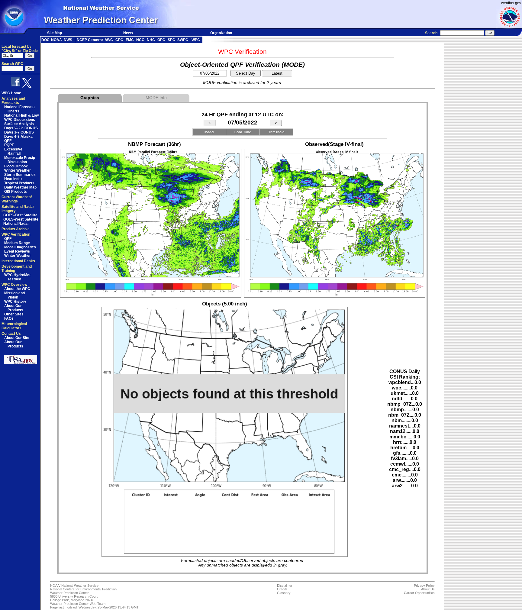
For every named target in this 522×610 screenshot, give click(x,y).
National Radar (16, 223)
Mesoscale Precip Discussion (19, 160)
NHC (151, 40)
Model (209, 132)
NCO (140, 40)
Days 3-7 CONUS (19, 132)
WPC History (15, 301)
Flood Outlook (16, 166)
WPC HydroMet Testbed (17, 277)
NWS (68, 40)
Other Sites (14, 314)
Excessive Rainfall (13, 151)
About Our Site (16, 338)
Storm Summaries (20, 175)
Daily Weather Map (20, 187)
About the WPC (17, 289)
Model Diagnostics (20, 247)
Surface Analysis (19, 124)
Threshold (276, 132)
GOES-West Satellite (20, 219)
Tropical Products (19, 183)
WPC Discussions (19, 120)
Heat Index (13, 179)
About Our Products (13, 308)
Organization (221, 33)
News (128, 33)
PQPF (9, 145)
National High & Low (21, 115)
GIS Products (15, 191)
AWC (109, 40)
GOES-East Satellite (20, 215)
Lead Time (242, 132)
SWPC (182, 40)
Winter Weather (17, 170)
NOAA (56, 40)
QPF (7, 141)
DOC (45, 40)
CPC (119, 40)
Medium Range (17, 243)
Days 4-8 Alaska (18, 136)
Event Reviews (17, 251)
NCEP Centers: (90, 40)
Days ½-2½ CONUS (21, 128)
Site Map (54, 33)
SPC (171, 40)
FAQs (9, 318)
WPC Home (11, 93)
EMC (130, 40)
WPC (196, 40)
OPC (161, 40)
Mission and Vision (14, 295)
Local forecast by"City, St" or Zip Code (20, 48)
